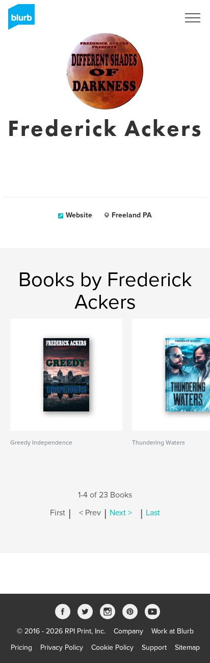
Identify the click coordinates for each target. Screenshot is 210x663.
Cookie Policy (112, 647)
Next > (121, 513)
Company (128, 631)
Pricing (21, 647)
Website (79, 215)
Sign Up (153, 18)
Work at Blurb (172, 631)
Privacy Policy (61, 647)
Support (154, 647)
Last (153, 513)
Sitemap (187, 647)
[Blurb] (18, 20)
